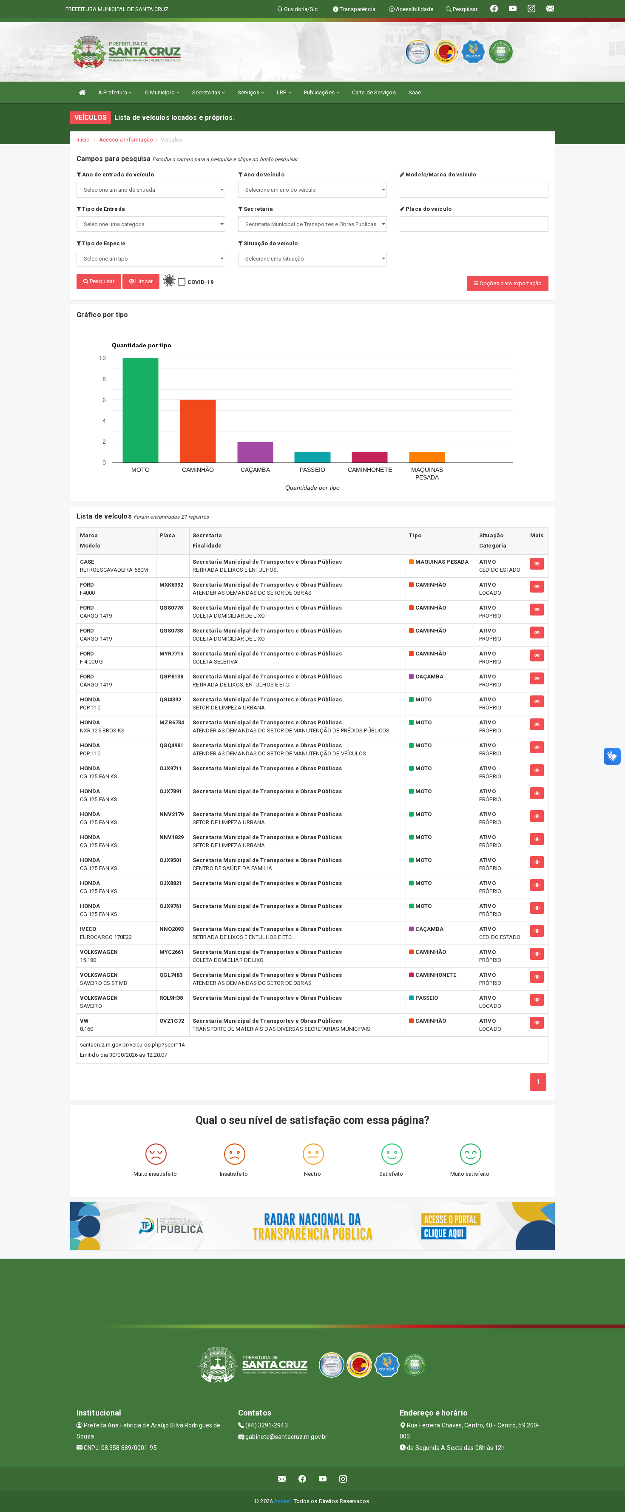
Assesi (282, 1501)
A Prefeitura (113, 92)
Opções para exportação (510, 283)
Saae (415, 92)
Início (83, 139)
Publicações (320, 92)
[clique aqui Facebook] (302, 1479)
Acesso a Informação (126, 139)
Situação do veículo (270, 243)
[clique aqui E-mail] (282, 1479)
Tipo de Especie (103, 243)
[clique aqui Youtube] (322, 1479)
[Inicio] (82, 92)
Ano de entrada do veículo (117, 174)
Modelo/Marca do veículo (440, 174)
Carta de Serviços (374, 92)
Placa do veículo (428, 209)
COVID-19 (200, 282)
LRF (282, 92)
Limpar (143, 281)
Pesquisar (101, 281)
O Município (160, 92)
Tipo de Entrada (103, 209)
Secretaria (257, 209)
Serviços (249, 92)
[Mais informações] (537, 564)
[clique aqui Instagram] (343, 1479)
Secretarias (207, 92)
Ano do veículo (263, 174)
